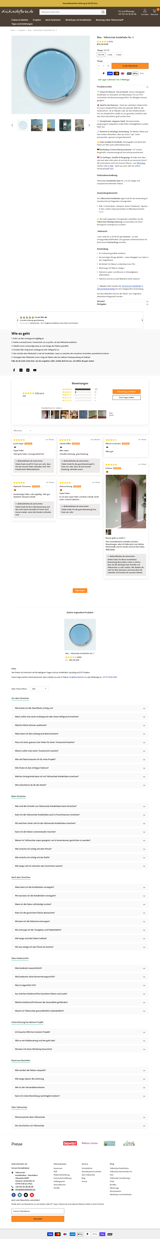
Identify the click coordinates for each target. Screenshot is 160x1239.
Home (12, 30)
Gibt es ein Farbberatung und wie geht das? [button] (35, 1040)
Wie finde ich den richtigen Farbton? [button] (32, 768)
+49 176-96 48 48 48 (24, 1187)
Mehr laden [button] (80, 590)
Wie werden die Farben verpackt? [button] (30, 1070)
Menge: (100, 61)
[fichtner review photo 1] (126, 502)
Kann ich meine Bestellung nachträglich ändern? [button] (37, 1096)
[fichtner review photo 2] (108, 532)
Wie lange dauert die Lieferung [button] (29, 1079)
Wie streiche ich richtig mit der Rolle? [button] (32, 857)
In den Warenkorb (130, 66)
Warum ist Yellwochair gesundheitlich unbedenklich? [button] (39, 1011)
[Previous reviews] (17, 320)
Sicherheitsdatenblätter (106, 289)
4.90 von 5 (39, 393)
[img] (19, 440)
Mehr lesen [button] (110, 549)
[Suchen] (72, 12)
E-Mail (110, 166)
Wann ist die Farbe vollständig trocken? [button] (33, 904)
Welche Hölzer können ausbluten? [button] (31, 725)
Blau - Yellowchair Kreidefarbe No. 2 (79, 653)
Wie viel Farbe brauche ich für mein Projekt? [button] (35, 759)
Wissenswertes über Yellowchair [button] (30, 1117)
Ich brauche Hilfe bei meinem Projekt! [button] (32, 1032)
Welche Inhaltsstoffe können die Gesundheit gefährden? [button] (41, 1002)
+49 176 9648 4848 (109, 677)
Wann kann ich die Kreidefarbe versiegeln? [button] (34, 887)
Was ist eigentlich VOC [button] (25, 985)
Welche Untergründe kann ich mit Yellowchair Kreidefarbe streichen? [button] (47, 776)
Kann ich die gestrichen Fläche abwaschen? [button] (35, 912)
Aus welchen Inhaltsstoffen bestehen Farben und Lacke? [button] (41, 993)
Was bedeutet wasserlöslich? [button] (28, 968)
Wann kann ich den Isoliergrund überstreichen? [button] (36, 733)
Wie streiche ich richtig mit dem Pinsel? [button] (33, 849)
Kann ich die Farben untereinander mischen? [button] (35, 831)
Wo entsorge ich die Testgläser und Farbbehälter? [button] (38, 930)
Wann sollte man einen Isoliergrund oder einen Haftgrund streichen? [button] (47, 716)
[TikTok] (27, 370)
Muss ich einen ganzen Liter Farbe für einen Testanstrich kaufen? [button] (45, 742)
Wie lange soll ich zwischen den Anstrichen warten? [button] (39, 866)
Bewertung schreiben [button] (127, 391)
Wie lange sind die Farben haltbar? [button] (31, 938)
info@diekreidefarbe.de (78, 677)
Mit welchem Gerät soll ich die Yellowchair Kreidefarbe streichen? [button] (45, 823)
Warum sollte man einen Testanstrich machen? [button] (36, 751)
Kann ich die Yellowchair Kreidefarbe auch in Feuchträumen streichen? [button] (47, 814)
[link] (70, 1143)
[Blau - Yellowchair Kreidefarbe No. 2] (80, 634)
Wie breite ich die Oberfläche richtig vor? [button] (34, 708)
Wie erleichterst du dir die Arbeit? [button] (30, 785)
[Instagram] (21, 370)
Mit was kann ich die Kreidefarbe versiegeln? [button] (35, 895)
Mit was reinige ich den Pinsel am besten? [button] (34, 947)
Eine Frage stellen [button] (126, 397)
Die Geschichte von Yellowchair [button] (29, 1125)
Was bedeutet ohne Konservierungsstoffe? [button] (35, 976)
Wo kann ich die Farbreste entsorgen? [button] (32, 921)
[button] (12, 125)
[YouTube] (34, 370)
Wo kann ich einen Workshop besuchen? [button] (33, 1049)
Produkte (21, 30)
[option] (50, 75)
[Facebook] (14, 370)
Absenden (37, 1219)
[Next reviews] (142, 320)
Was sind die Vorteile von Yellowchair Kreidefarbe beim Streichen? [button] (46, 806)
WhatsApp (141, 163)
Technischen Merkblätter (131, 286)
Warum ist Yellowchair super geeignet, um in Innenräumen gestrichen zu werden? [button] (53, 840)
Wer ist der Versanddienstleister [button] (30, 1087)
